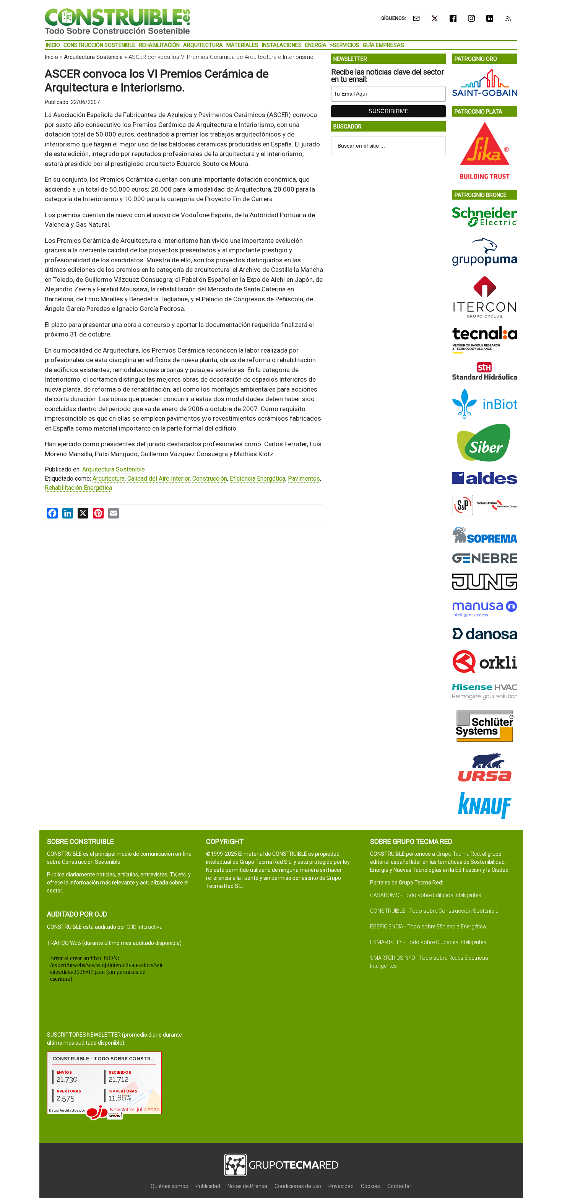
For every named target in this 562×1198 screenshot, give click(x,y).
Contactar (399, 1186)
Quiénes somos (169, 1186)
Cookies (370, 1186)
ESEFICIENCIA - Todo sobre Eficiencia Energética (428, 926)
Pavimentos (304, 478)
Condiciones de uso (298, 1186)
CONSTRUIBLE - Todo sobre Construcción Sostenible (434, 911)
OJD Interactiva (144, 927)
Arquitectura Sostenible (93, 57)
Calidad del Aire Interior (158, 478)
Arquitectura (109, 478)
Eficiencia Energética (257, 478)
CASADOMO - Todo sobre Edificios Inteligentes (425, 895)
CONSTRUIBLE (117, 21)
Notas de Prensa (247, 1186)
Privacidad (341, 1186)
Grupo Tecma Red (458, 854)
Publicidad (207, 1186)
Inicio (51, 57)
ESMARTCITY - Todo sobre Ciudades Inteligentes (428, 942)
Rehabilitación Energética (78, 487)
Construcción (209, 478)
